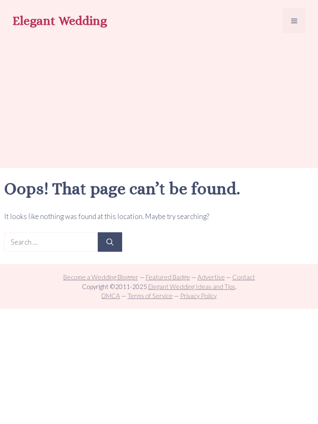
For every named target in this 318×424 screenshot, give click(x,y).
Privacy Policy (198, 295)
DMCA (110, 295)
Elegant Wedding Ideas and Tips (191, 286)
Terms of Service (150, 295)
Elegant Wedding (59, 21)
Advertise (211, 277)
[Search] (110, 242)
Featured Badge (168, 277)
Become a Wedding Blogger (100, 277)
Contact (243, 277)
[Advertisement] (159, 102)
